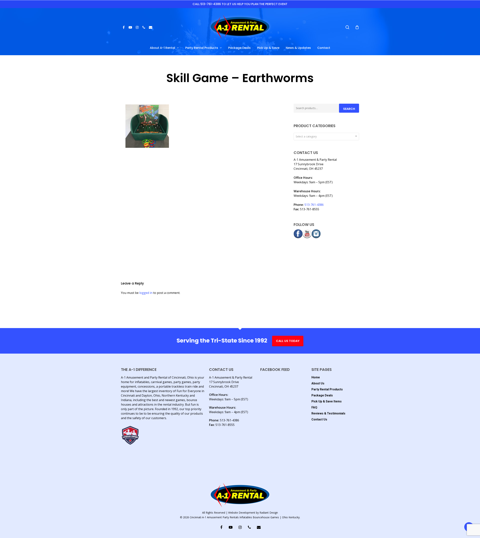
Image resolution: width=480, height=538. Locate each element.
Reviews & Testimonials (328, 413)
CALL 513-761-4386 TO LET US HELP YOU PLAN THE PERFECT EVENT (240, 4)
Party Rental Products (327, 389)
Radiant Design (269, 512)
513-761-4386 (314, 205)
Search (349, 109)
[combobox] (326, 136)
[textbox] (326, 136)
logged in (145, 293)
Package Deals (322, 395)
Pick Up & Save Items (326, 401)
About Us (317, 383)
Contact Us (319, 419)
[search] (347, 27)
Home (315, 377)
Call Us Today (287, 341)
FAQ (314, 407)
